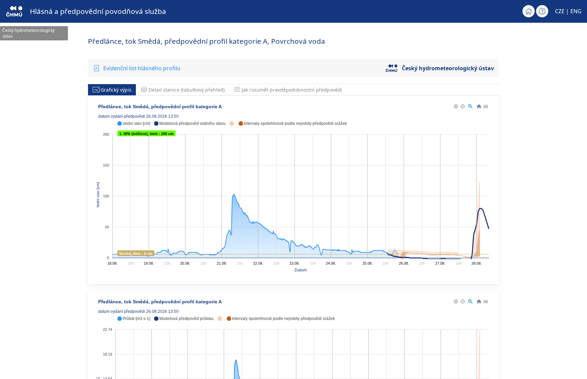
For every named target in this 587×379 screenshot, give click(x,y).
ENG (576, 11)
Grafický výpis (116, 90)
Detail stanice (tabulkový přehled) (186, 90)
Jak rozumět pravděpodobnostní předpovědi (292, 90)
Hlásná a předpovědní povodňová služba (98, 11)
